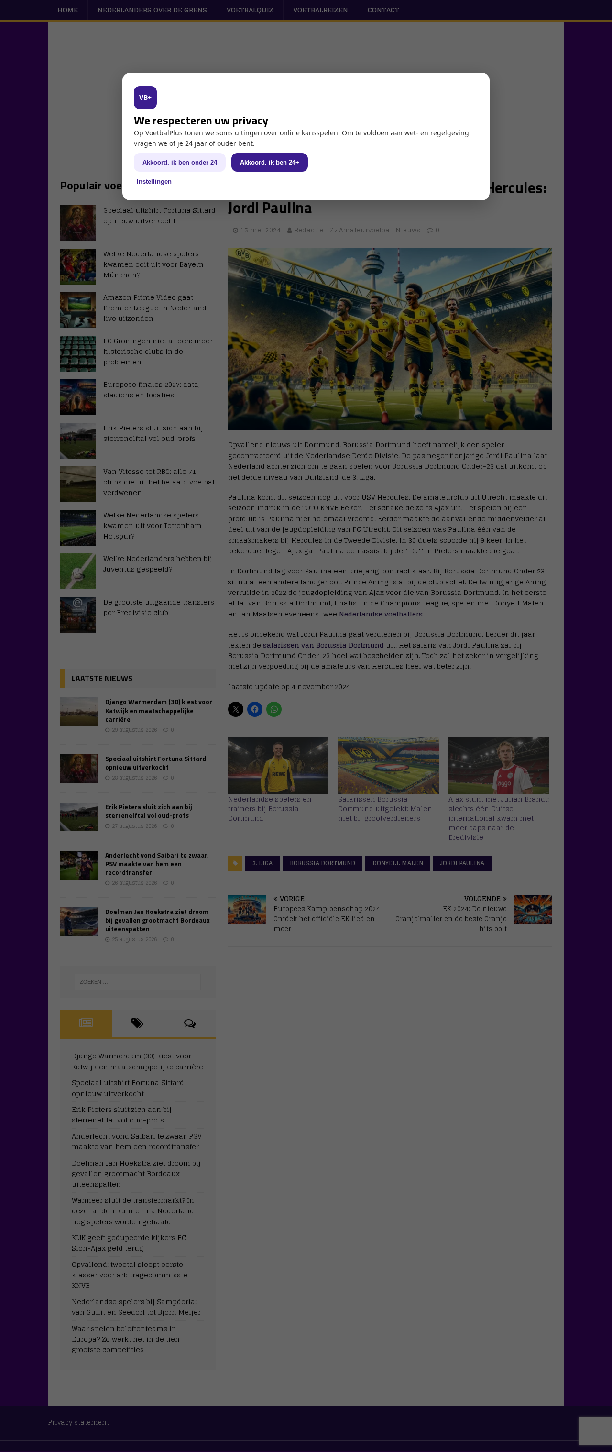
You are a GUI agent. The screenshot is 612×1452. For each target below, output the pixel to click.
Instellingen (154, 181)
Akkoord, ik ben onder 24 (179, 162)
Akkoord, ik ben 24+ (269, 162)
